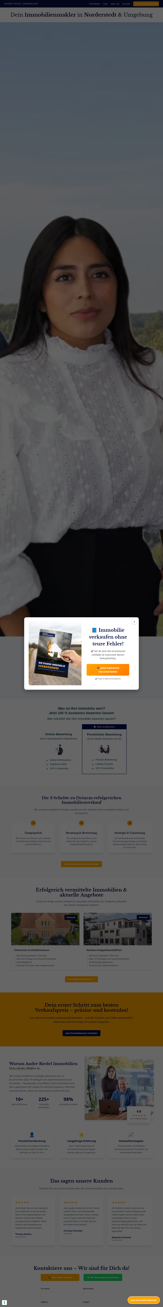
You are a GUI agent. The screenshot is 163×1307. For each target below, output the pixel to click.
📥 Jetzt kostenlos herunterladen (108, 669)
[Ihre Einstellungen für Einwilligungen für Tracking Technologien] (4, 1302)
